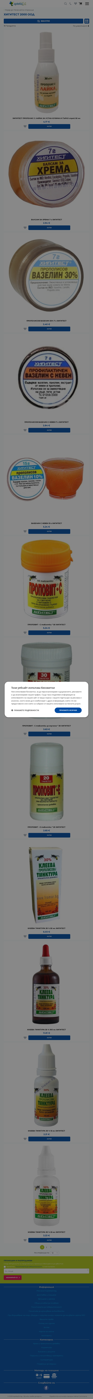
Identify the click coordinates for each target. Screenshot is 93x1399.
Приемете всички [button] (68, 710)
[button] (25, 710)
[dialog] (46, 699)
